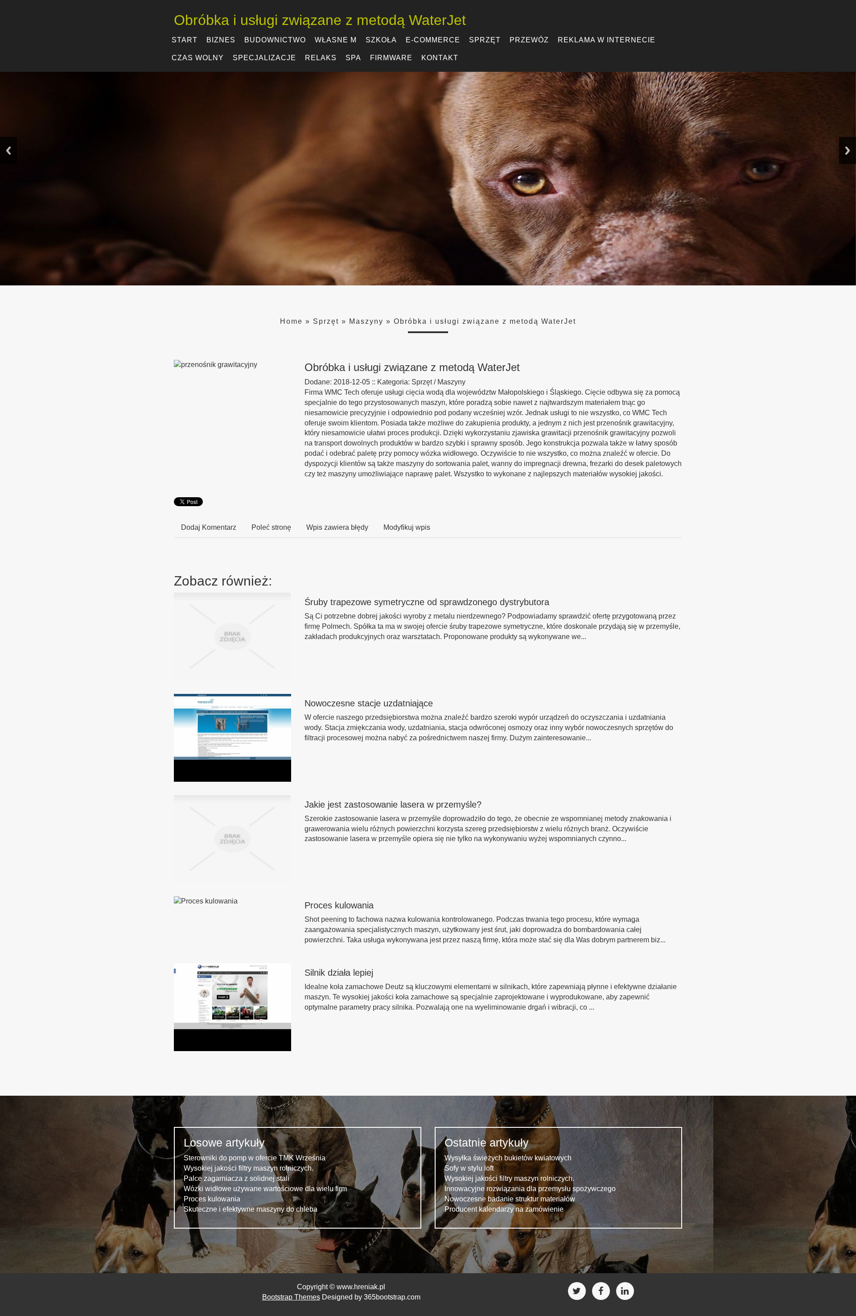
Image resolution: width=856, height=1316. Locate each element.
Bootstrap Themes (291, 1297)
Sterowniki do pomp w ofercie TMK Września (254, 1158)
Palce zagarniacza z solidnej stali (236, 1178)
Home (291, 321)
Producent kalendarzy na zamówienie (504, 1209)
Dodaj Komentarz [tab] (208, 527)
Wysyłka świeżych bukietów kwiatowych (508, 1158)
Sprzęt (326, 321)
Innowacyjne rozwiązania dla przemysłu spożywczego (530, 1188)
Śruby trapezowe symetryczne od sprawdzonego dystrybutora (427, 602)
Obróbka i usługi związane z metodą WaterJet (485, 321)
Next (847, 150)
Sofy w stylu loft (469, 1168)
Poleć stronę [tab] (271, 527)
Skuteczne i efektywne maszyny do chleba (250, 1209)
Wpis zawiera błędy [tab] (337, 527)
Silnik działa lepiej (339, 973)
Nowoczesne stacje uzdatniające (369, 703)
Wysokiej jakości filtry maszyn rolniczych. (248, 1168)
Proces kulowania (339, 905)
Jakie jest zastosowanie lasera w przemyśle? (393, 804)
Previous (8, 150)
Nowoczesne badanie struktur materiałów (509, 1199)
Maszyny (366, 321)
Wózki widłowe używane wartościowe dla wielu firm (265, 1188)
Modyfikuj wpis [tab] (406, 527)
